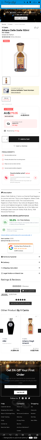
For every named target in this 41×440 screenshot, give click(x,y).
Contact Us (4, 423)
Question (12, 294)
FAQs (2, 420)
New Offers (34, 420)
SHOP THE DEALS (21, 18)
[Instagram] (22, 398)
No (35, 437)
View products (15, 92)
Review (4, 294)
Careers (19, 430)
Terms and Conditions (23, 413)
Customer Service (6, 406)
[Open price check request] (35, 178)
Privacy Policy (21, 420)
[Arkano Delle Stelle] (6, 81)
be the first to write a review (20, 303)
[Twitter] (38, 28)
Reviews (33, 413)
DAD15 (14, 12)
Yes (31, 437)
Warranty (19, 417)
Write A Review (14, 291)
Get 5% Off (20, 392)
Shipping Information (7, 410)
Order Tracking (5, 417)
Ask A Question (29, 291)
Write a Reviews (16, 37)
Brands (4, 24)
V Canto (10, 24)
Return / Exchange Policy (8, 413)
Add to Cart (25, 139)
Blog (18, 410)
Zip (32, 406)
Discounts (33, 410)
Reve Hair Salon (5, 427)
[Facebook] (35, 28)
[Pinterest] (26, 398)
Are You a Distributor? (23, 427)
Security (19, 423)
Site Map (33, 417)
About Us (19, 406)
